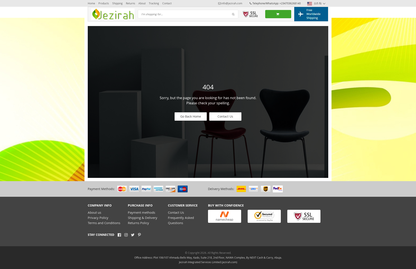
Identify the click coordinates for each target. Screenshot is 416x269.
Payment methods (141, 212)
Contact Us (225, 116)
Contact (167, 3)
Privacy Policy (98, 217)
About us (94, 212)
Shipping (117, 3)
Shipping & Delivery (142, 217)
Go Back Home (190, 116)
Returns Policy (138, 223)
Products (103, 3)
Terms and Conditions (104, 223)
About (142, 3)
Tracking (154, 3)
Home (91, 3)
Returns (130, 3)
